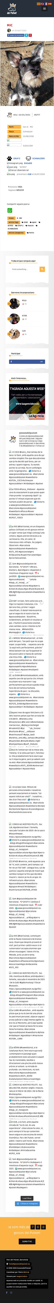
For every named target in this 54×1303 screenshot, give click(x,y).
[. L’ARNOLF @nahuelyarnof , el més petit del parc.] (27, 654)
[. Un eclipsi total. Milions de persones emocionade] (27, 803)
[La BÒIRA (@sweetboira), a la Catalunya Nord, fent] (27, 1064)
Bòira (26, 1272)
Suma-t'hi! (27, 1241)
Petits (31, 233)
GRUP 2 (20, 226)
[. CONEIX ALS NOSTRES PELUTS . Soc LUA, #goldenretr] (27, 841)
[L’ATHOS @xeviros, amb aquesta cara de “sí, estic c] (27, 878)
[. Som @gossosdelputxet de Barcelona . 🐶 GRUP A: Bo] (27, 1175)
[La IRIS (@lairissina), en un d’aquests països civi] (27, 543)
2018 (26, 222)
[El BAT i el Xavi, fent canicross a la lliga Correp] (27, 617)
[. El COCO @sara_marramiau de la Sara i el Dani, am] (27, 468)
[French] (46, 4)
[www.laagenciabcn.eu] (27, 419)
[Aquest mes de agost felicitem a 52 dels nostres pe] (27, 729)
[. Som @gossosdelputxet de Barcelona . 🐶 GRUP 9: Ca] (27, 915)
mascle (31, 226)
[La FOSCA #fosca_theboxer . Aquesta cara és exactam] (27, 506)
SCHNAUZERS (13, 229)
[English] (42, 4)
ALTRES (10, 226)
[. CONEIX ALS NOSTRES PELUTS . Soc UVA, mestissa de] (27, 989)
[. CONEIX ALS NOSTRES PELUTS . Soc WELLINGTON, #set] (27, 1101)
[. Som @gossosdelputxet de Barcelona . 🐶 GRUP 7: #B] (27, 580)
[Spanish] (50, 4)
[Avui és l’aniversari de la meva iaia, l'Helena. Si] (27, 766)
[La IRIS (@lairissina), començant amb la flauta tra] (27, 952)
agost (34, 222)
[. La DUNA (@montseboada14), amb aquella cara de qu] (27, 692)
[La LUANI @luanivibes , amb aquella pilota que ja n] (27, 1027)
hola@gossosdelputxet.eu (19, 1264)
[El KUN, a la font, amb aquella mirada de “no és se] (27, 1138)
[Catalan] (39, 4)
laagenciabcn (21, 1276)
